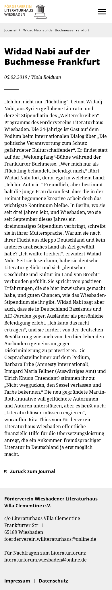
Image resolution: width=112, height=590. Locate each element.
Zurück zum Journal (32, 471)
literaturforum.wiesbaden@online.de (45, 560)
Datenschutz (53, 581)
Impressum (17, 581)
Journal (10, 30)
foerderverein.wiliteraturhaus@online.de (50, 539)
